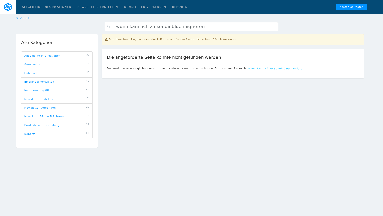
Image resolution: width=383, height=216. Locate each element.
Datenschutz (33, 73)
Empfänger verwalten (39, 81)
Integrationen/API (36, 90)
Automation (32, 64)
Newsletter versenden (145, 7)
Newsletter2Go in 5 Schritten (45, 116)
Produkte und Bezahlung (41, 125)
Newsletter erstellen (97, 7)
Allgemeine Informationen (46, 7)
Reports (179, 7)
